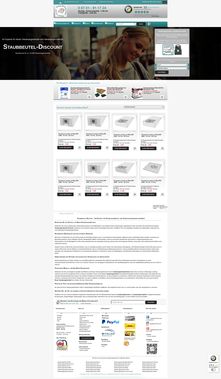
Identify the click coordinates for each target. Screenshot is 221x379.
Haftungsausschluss (85, 326)
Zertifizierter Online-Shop (106, 1)
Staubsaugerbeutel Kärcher (93, 365)
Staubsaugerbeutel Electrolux (122, 364)
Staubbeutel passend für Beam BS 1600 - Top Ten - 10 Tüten (151, 135)
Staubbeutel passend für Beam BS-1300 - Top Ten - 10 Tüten (68, 181)
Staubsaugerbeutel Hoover (121, 365)
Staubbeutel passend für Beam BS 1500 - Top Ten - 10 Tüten (124, 135)
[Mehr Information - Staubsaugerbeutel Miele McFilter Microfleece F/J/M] (161, 97)
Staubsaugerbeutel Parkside (65, 369)
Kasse (159, 1)
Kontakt (59, 317)
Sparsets (110, 23)
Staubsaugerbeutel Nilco (149, 367)
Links (103, 346)
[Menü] (217, 355)
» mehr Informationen (153, 341)
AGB (80, 319)
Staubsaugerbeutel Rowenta (150, 369)
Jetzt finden (161, 72)
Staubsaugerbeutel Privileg (121, 369)
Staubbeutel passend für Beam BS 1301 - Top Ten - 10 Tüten (96, 134)
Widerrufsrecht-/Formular (86, 322)
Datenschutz (83, 324)
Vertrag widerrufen (87, 338)
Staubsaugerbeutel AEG (64, 362)
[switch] (213, 369)
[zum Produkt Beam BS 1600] (161, 148)
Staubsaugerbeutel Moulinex (94, 367)
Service (59, 319)
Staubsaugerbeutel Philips (93, 369)
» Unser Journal (151, 336)
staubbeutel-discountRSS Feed (154, 330)
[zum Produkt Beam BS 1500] (134, 148)
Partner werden (83, 350)
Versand (84, 92)
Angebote (77, 23)
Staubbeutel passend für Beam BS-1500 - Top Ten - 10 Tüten (124, 181)
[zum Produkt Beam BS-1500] (134, 194)
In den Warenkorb (65, 147)
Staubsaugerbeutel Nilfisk (121, 367)
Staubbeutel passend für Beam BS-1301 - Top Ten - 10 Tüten (96, 181)
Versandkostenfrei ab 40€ (71, 1)
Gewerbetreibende (84, 348)
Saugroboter (98, 23)
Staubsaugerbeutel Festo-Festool (123, 371)
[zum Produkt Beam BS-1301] (106, 194)
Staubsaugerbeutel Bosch (93, 362)
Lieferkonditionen (84, 321)
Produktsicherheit (84, 327)
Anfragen (59, 315)
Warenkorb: (138, 7)
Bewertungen (155, 16)
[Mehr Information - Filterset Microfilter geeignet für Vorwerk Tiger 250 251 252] (125, 97)
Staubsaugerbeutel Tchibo (93, 371)
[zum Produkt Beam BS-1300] (79, 194)
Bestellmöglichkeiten (85, 331)
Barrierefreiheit (83, 329)
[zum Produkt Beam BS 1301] (106, 147)
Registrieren (145, 1)
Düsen (87, 23)
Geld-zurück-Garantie (90, 1)
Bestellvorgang (106, 341)
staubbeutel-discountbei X (153, 324)
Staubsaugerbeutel (63, 23)
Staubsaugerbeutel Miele (64, 367)
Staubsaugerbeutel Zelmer (149, 371)
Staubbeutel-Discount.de (86, 315)
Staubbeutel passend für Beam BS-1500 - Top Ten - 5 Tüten (151, 181)
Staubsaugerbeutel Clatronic (150, 362)
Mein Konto (153, 1)
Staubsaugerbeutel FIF (64, 365)
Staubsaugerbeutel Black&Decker (123, 362)
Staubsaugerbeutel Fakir (149, 364)
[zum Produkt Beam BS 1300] (79, 147)
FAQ (58, 321)
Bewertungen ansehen (85, 343)
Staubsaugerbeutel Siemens (65, 371)
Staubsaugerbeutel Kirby (149, 365)
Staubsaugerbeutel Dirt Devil (65, 364)
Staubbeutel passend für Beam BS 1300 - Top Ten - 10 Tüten (68, 134)
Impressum (82, 317)
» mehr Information (86, 303)
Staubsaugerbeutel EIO (92, 364)
